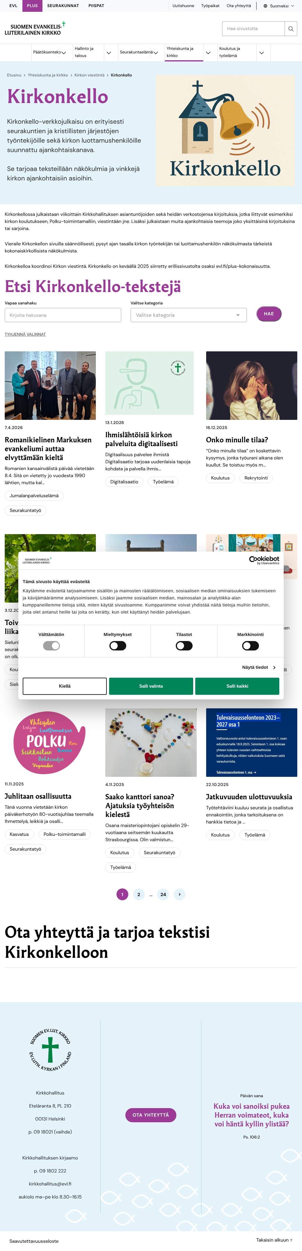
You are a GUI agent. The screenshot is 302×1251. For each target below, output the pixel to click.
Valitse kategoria (147, 303)
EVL (13, 6)
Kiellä (64, 686)
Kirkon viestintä (90, 75)
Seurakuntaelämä (135, 52)
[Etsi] (291, 29)
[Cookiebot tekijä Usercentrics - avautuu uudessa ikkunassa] (253, 560)
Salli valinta (151, 686)
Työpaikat (210, 6)
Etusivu (14, 75)
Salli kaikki (237, 686)
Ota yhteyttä (238, 6)
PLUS (32, 6)
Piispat (96, 6)
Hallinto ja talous (84, 52)
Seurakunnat (63, 6)
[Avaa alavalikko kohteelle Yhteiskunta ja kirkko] (208, 52)
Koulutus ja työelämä (229, 52)
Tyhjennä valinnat (25, 334)
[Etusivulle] (35, 28)
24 (163, 894)
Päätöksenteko (46, 52)
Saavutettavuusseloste (34, 1241)
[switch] (117, 645)
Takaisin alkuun (273, 1240)
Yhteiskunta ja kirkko (180, 52)
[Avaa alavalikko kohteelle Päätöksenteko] (64, 53)
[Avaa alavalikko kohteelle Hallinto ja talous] (109, 52)
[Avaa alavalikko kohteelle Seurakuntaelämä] (155, 53)
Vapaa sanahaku (21, 303)
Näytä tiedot (255, 667)
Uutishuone (183, 6)
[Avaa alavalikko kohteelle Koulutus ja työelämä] (261, 52)
